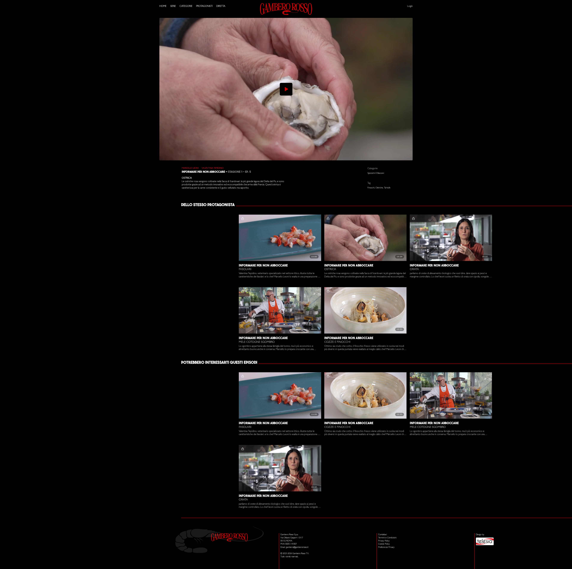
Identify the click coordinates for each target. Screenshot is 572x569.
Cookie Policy (384, 544)
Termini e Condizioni (387, 538)
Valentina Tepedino (212, 168)
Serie (173, 6)
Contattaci (382, 535)
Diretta (220, 6)
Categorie (185, 6)
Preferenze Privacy (386, 547)
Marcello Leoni (190, 168)
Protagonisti (204, 6)
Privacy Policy (384, 541)
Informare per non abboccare (203, 172)
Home (162, 6)
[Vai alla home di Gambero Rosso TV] (286, 9)
